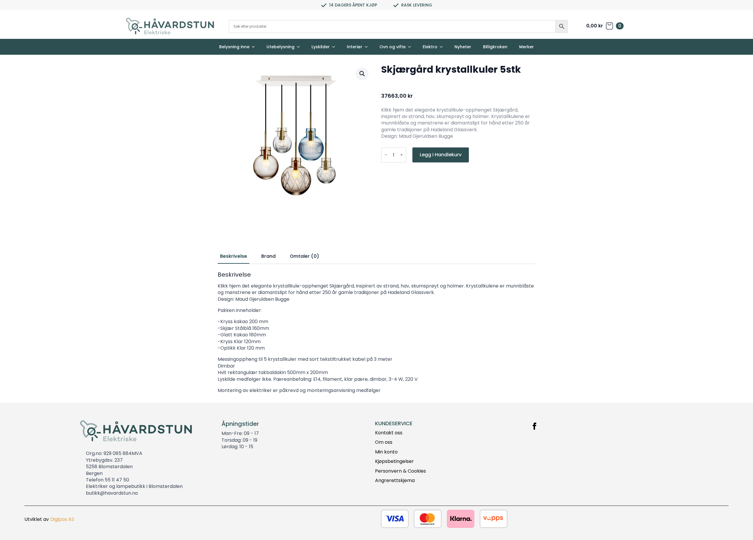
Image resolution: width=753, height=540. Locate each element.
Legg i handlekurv (441, 154)
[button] (362, 73)
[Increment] (401, 155)
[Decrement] (386, 155)
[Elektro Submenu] (443, 47)
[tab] (233, 256)
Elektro (430, 47)
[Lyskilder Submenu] (335, 47)
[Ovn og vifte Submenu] (411, 47)
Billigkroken (495, 47)
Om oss (383, 442)
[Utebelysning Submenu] (300, 47)
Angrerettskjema (395, 480)
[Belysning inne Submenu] (255, 47)
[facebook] (534, 426)
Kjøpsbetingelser (394, 461)
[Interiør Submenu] (368, 47)
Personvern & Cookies (400, 471)
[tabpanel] (376, 332)
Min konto (386, 452)
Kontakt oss (388, 433)
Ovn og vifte (392, 47)
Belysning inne (234, 47)
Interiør (354, 47)
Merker (526, 47)
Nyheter (462, 47)
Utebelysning (280, 47)
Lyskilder (320, 47)
